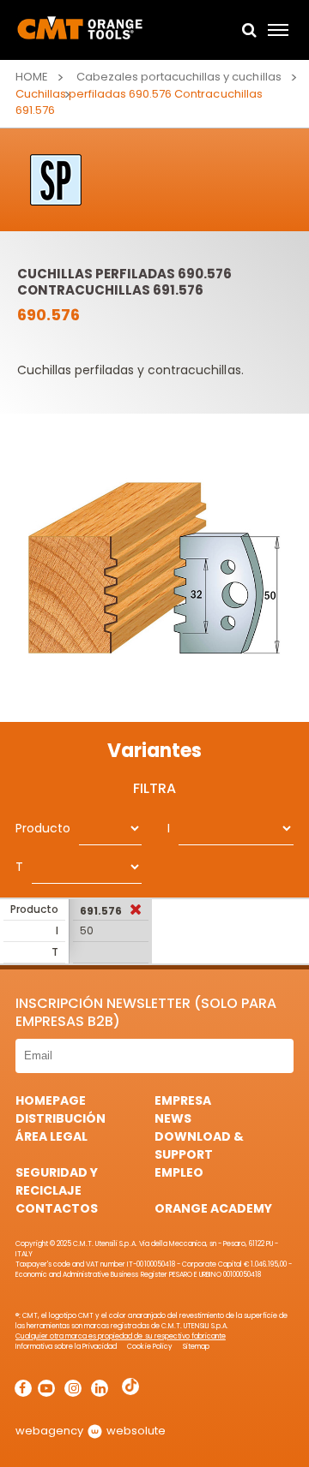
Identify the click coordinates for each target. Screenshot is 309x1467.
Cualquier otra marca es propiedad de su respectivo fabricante (120, 1336)
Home (31, 77)
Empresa (182, 1100)
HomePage (50, 1100)
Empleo (178, 1172)
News (172, 1118)
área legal (51, 1136)
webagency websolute (90, 1430)
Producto (42, 828)
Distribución (60, 1118)
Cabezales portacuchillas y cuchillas (179, 77)
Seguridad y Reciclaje (56, 1181)
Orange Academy (213, 1208)
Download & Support (199, 1145)
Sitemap (196, 1346)
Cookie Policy (149, 1346)
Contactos (56, 1208)
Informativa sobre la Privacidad (66, 1346)
